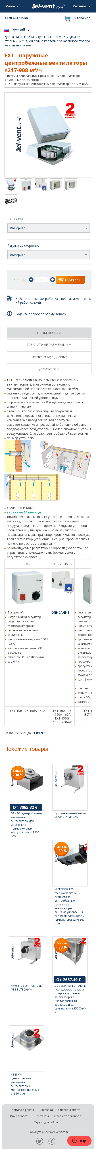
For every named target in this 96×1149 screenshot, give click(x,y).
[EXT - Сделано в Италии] (11, 201)
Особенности (49, 333)
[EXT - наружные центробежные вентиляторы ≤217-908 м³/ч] (48, 135)
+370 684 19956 (16, 18)
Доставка (46, 1110)
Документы (49, 369)
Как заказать (19, 1116)
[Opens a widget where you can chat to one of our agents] (79, 1141)
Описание (60, 612)
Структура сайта (46, 1122)
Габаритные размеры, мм (49, 344)
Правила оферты (22, 1110)
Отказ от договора (67, 1116)
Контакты (42, 1116)
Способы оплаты (70, 1110)
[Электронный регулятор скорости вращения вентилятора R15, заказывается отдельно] (71, 185)
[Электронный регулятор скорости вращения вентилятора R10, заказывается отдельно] (56, 185)
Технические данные (49, 357)
